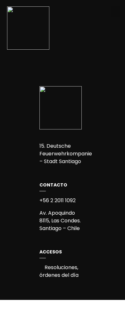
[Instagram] (57, 61)
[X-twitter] (68, 61)
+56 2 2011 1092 (57, 200)
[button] (115, 11)
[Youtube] (78, 61)
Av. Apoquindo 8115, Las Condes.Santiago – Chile (60, 220)
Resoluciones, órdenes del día (59, 271)
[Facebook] (46, 61)
